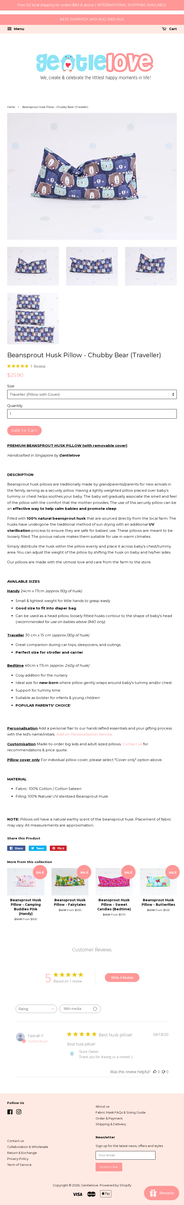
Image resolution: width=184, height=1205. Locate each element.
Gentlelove (89, 1185)
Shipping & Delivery (111, 1124)
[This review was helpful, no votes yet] (154, 1071)
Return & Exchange (22, 1153)
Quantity (15, 405)
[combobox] (36, 1009)
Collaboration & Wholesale (27, 1147)
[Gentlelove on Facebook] (10, 1113)
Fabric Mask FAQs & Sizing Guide (121, 1112)
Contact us (132, 744)
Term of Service (19, 1165)
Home (11, 107)
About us (102, 1106)
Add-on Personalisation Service (83, 734)
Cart (172, 29)
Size (10, 386)
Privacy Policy (18, 1159)
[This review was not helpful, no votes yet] (163, 1071)
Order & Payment (109, 1118)
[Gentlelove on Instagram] (18, 1113)
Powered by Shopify (115, 1185)
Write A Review (122, 977)
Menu (18, 29)
